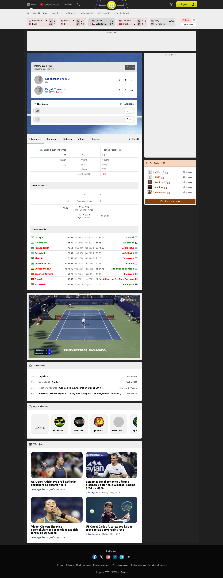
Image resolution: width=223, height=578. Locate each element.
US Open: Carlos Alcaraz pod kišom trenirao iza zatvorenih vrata (109, 528)
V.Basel (130, 237)
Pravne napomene (120, 565)
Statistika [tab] (67, 139)
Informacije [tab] (35, 139)
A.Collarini (128, 253)
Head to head (121, 13)
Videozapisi (87, 13)
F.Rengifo (128, 284)
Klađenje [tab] (95, 139)
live (186, 20)
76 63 (98, 258)
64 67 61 (68, 263)
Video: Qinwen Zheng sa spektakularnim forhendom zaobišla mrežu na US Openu (55, 529)
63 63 (98, 253)
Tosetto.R (40, 284)
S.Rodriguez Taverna (122, 268)
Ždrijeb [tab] (81, 139)
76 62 (70, 258)
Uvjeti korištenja (83, 565)
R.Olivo (130, 263)
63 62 (70, 284)
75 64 (70, 248)
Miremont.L (41, 242)
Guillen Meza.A (42, 268)
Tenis (33, 4)
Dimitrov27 (161, 182)
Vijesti (36, 13)
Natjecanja (71, 13)
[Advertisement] (111, 42)
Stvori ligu (40, 427)
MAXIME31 (160, 192)
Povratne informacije (157, 565)
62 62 (98, 274)
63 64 (70, 242)
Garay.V (38, 237)
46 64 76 (100, 268)
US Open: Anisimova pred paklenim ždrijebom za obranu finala (53, 483)
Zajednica (68, 4)
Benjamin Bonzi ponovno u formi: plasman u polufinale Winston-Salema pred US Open (110, 484)
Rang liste (56, 13)
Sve (188, 24)
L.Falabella (127, 248)
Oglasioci (70, 565)
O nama (60, 565)
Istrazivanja (103, 13)
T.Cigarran (128, 258)
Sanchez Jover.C (43, 274)
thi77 (157, 177)
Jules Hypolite (38, 489)
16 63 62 (68, 268)
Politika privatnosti (101, 565)
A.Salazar (128, 242)
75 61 (70, 253)
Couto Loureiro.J (44, 263)
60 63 (70, 279)
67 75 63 (100, 248)
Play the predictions (170, 201)
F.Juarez (129, 274)
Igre (45, 13)
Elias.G (38, 279)
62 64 (98, 263)
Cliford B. (160, 172)
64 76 (70, 274)
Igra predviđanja (51, 4)
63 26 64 (100, 237)
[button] (78, 4)
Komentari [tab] (52, 139)
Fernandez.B (41, 248)
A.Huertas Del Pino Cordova (118, 279)
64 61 (70, 237)
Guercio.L (39, 253)
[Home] (28, 13)
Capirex (159, 187)
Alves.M (38, 258)
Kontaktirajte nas (138, 565)
